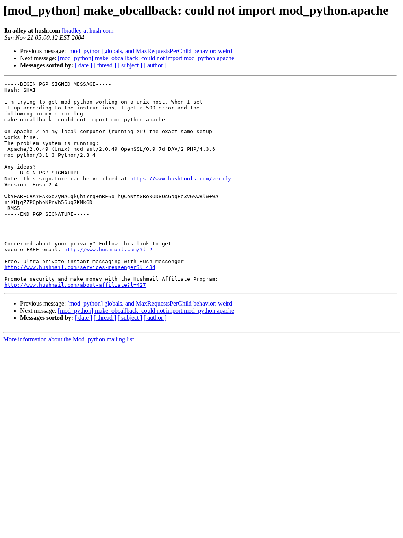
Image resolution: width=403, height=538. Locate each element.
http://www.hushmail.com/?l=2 (108, 249)
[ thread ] (105, 65)
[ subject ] (130, 65)
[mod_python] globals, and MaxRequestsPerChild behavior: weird (149, 51)
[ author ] (155, 65)
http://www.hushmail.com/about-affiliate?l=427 (75, 285)
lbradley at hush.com (87, 30)
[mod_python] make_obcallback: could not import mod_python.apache (146, 58)
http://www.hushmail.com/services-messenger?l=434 (79, 267)
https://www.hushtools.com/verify (180, 179)
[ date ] (83, 65)
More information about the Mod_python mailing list (68, 339)
